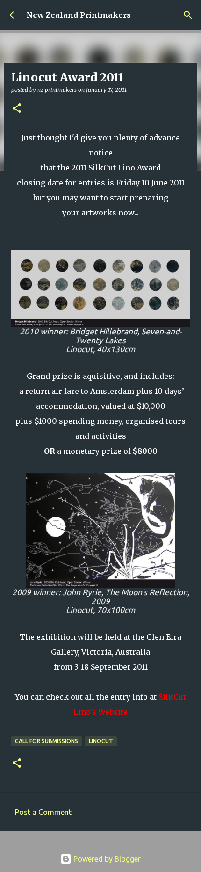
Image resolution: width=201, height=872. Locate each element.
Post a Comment (43, 812)
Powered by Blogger (106, 859)
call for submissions (46, 741)
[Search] (188, 15)
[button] (16, 109)
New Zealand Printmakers (78, 15)
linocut (101, 741)
